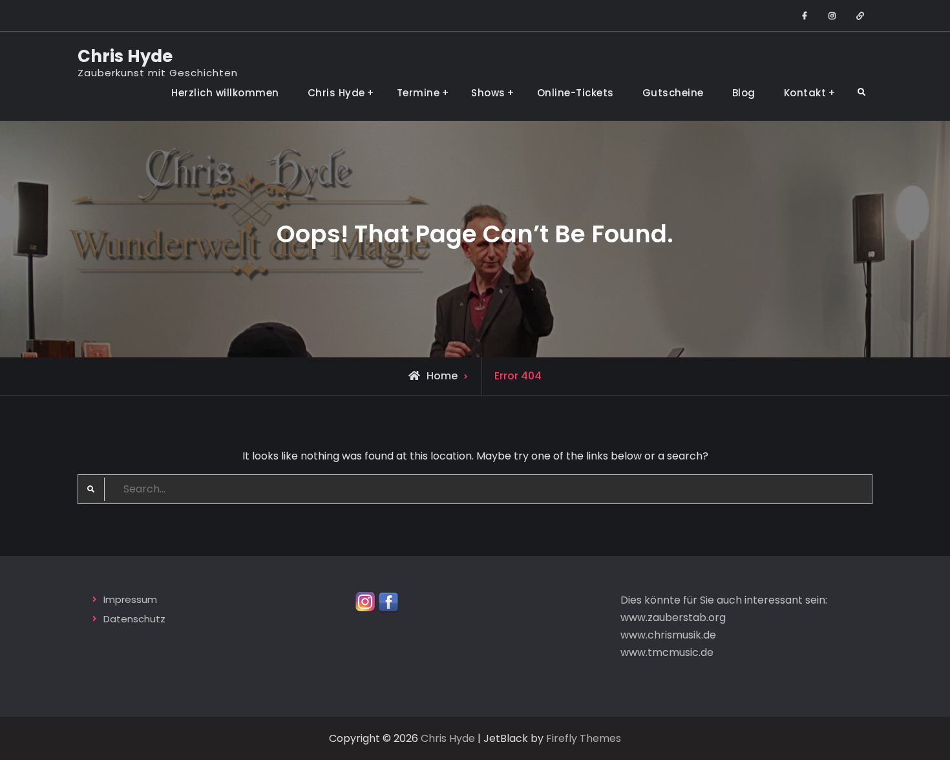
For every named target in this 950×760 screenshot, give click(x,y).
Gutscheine (673, 93)
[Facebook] (388, 601)
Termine (418, 93)
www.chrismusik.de (668, 635)
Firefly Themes (583, 738)
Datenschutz (134, 619)
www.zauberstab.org (673, 617)
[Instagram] (365, 601)
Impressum (130, 599)
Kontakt (805, 93)
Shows (488, 93)
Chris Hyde (125, 56)
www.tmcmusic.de (666, 652)
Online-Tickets (575, 93)
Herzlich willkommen (225, 93)
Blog (743, 93)
